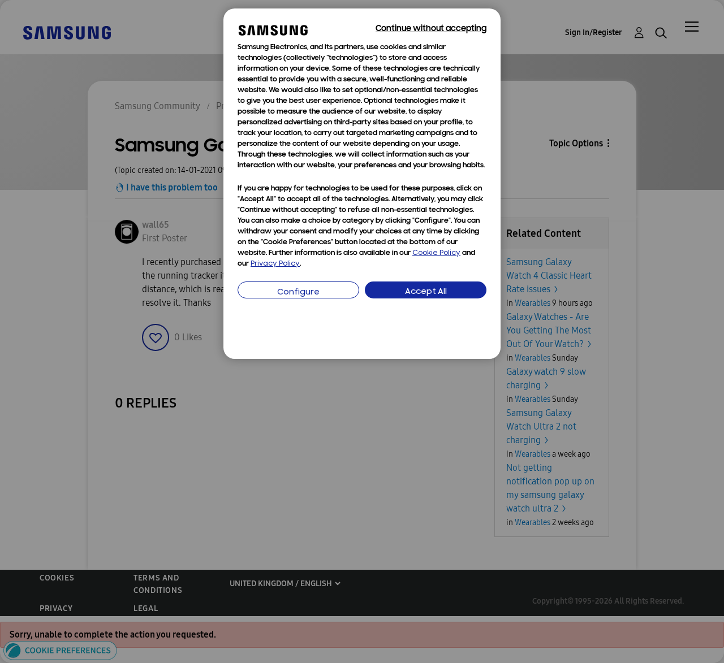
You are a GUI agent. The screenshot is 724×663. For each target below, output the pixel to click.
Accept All (426, 292)
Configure (298, 292)
